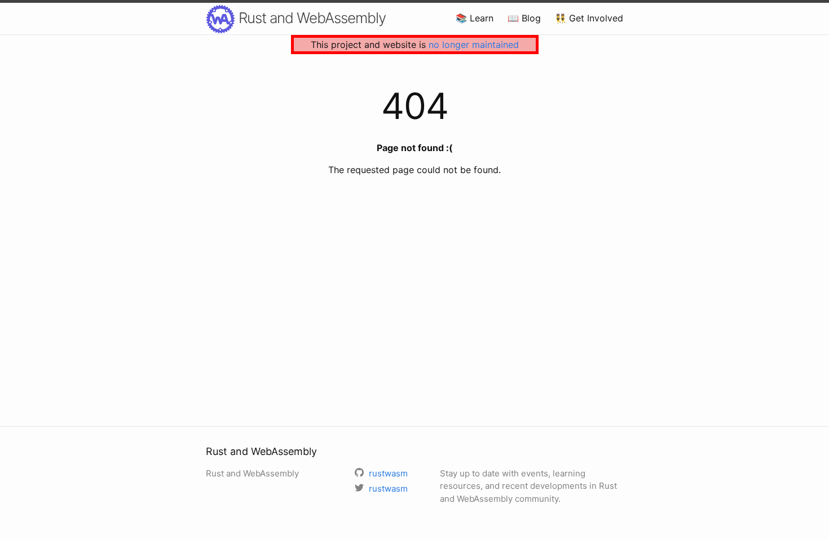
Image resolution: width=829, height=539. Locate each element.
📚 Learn (474, 18)
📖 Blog (524, 18)
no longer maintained (474, 44)
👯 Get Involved (589, 18)
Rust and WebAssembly (310, 17)
